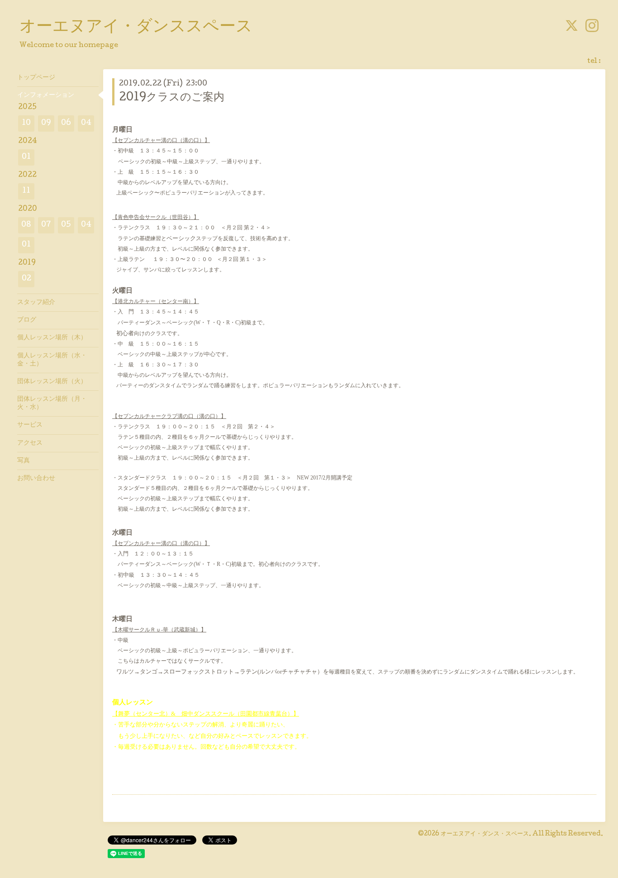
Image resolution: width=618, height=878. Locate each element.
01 (26, 157)
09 (46, 123)
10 (26, 123)
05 (66, 225)
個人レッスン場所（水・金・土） (52, 360)
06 (66, 123)
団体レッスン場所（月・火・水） (52, 403)
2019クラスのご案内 (171, 98)
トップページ (36, 77)
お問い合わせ (36, 478)
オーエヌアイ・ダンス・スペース (485, 834)
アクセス (30, 443)
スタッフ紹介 (36, 302)
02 (26, 279)
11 (26, 191)
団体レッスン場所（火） (52, 381)
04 (86, 123)
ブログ (26, 320)
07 (46, 225)
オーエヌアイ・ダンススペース (135, 28)
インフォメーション (45, 95)
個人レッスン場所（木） (52, 338)
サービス (30, 425)
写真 (23, 461)
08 (26, 225)
